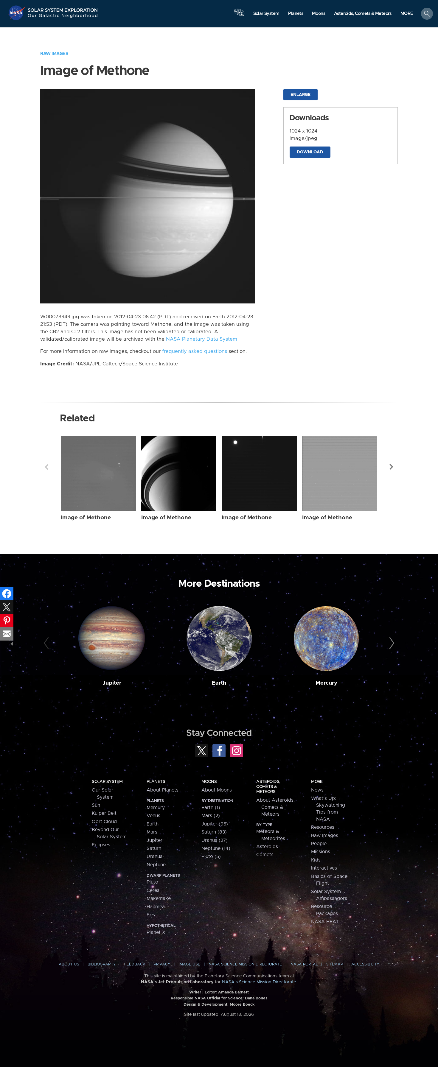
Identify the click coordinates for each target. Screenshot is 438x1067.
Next (391, 466)
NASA (17, 12)
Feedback (134, 964)
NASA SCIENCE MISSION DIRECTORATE (245, 964)
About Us (69, 964)
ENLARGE (300, 95)
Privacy (162, 964)
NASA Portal (304, 964)
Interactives (324, 868)
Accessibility (365, 964)
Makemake (159, 898)
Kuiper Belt (104, 813)
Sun (96, 805)
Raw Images (54, 54)
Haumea (156, 906)
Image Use (189, 964)
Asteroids (267, 846)
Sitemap (334, 964)
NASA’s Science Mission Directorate (259, 982)
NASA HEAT (325, 921)
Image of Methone (86, 518)
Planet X (156, 932)
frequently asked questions (194, 351)
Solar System (107, 782)
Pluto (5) (211, 856)
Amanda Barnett (233, 992)
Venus (153, 815)
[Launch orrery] (239, 15)
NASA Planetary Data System (201, 339)
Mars (152, 832)
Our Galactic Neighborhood (62, 17)
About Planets (162, 790)
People (319, 843)
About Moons (216, 790)
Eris (151, 914)
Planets (156, 782)
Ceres (153, 890)
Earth (219, 683)
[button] (407, 14)
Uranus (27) (214, 840)
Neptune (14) (215, 848)
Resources (322, 827)
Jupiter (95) (214, 824)
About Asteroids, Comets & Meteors (275, 807)
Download (310, 152)
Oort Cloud (104, 821)
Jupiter (111, 683)
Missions (320, 851)
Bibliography (102, 964)
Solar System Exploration (62, 8)
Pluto (152, 882)
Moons (209, 782)
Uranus (154, 856)
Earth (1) (210, 807)
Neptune (156, 864)
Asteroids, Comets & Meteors (268, 787)
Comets (265, 854)
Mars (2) (210, 815)
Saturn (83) (214, 832)
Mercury (326, 683)
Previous (46, 466)
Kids (316, 860)
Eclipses (101, 844)
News (317, 790)
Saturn (154, 848)
